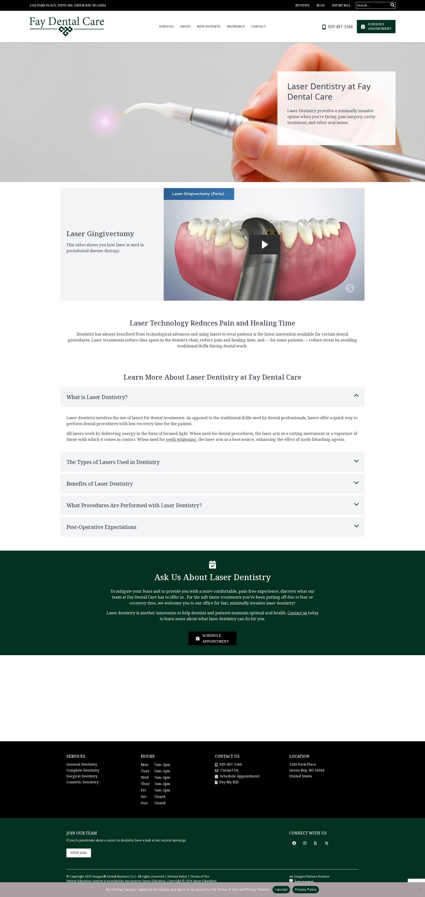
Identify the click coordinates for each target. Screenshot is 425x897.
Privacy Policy (177, 876)
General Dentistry (81, 764)
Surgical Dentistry (82, 776)
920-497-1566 (340, 26)
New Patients (208, 26)
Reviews (302, 5)
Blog (321, 5)
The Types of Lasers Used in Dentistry (113, 462)
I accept (281, 889)
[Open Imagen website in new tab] (301, 881)
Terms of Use (199, 876)
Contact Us (229, 770)
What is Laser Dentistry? (97, 397)
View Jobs (79, 853)
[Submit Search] (393, 5)
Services (166, 26)
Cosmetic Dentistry (82, 782)
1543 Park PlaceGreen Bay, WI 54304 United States (306, 770)
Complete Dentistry (82, 770)
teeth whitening (181, 439)
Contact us (297, 613)
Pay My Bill (341, 5)
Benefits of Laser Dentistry (99, 483)
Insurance (236, 26)
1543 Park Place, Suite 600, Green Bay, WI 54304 (68, 5)
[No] (418, 889)
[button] (294, 843)
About (185, 26)
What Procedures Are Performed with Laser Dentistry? (134, 505)
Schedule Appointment (239, 776)
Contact (258, 26)
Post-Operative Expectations (101, 527)
